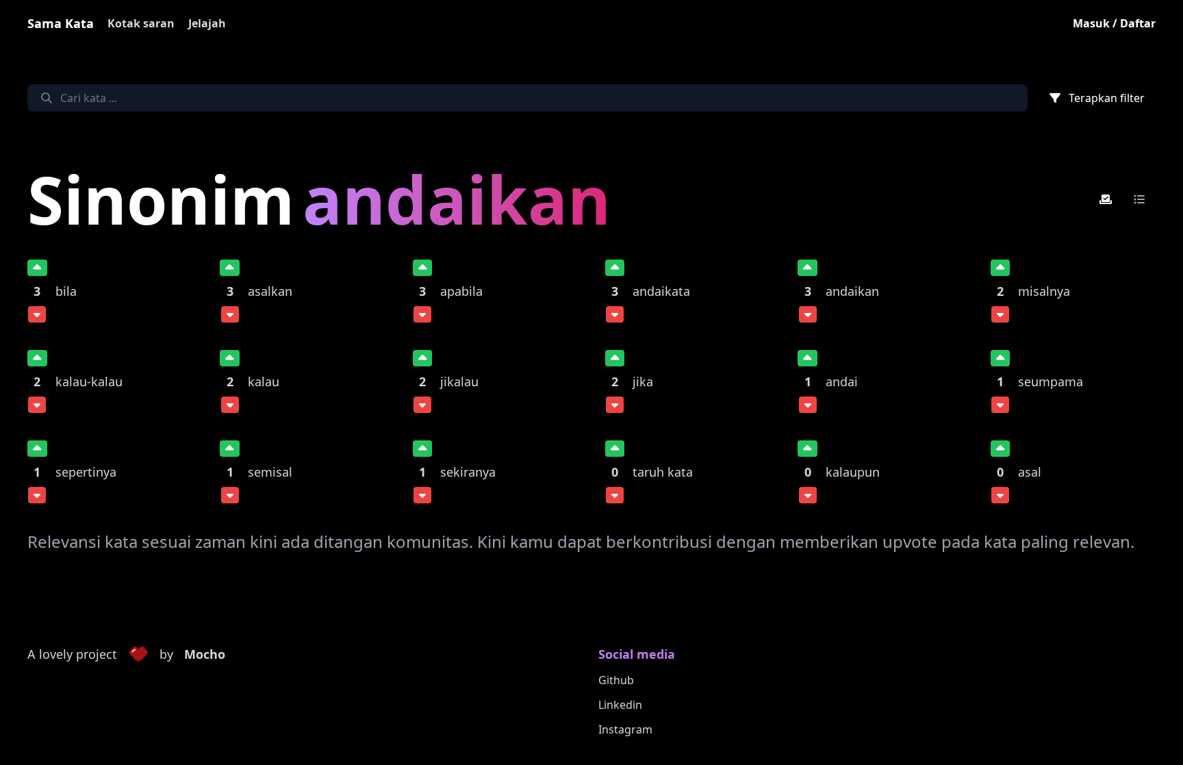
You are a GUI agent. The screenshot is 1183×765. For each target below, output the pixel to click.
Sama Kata (60, 23)
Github (616, 680)
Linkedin (620, 704)
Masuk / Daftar (1114, 23)
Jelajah (207, 23)
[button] (138, 654)
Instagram (625, 729)
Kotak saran (141, 23)
